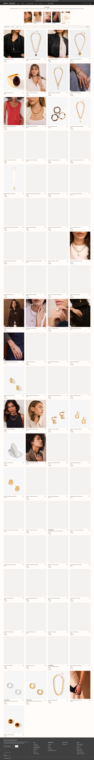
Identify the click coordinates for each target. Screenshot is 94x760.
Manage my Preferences (81, 753)
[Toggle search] (83, 3)
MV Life (49, 747)
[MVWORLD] (50, 3)
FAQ (34, 750)
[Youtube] (9, 752)
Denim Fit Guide (36, 753)
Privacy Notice (79, 745)
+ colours (5, 61)
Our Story (49, 744)
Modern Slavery (79, 748)
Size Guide (35, 752)
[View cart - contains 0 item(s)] (89, 3)
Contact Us (35, 744)
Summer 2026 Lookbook (52, 750)
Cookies (78, 747)
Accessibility (50, 748)
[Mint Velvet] (9, 3)
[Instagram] (5, 752)
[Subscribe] (16, 746)
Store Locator (64, 744)
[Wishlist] (87, 3)
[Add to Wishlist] (23, 59)
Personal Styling (36, 745)
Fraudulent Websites (80, 752)
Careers (49, 745)
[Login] (85, 3)
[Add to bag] (5, 56)
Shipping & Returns (37, 747)
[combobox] (87, 27)
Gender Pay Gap (79, 750)
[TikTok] (8, 752)
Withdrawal (36, 748)
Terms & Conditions (80, 744)
